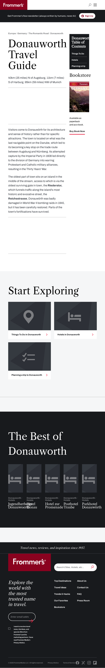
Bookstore (59, 607)
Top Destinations (62, 581)
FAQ (79, 594)
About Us (81, 581)
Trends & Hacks (62, 594)
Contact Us (82, 587)
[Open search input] (89, 5)
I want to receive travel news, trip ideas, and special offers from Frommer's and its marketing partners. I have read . (23, 635)
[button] (95, 5)
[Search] (93, 567)
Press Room (83, 600)
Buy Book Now (77, 131)
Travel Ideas (60, 587)
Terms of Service (69, 663)
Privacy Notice (53, 663)
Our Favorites (61, 600)
